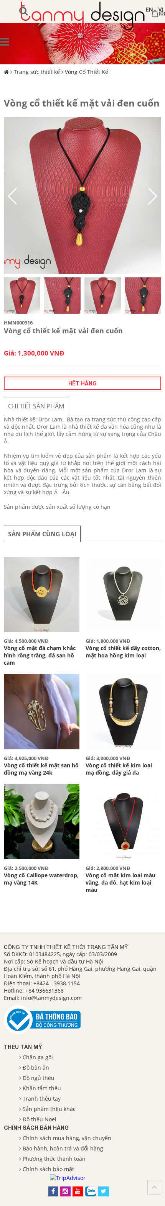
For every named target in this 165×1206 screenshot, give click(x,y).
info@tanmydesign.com (51, 997)
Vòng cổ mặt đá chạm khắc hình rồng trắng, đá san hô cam (40, 655)
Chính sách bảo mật (48, 1169)
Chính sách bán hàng (36, 1127)
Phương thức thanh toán (54, 1158)
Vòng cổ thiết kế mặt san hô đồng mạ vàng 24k (41, 769)
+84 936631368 (44, 990)
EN (149, 9)
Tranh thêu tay (42, 1098)
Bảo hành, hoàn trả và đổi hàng (63, 1148)
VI (160, 9)
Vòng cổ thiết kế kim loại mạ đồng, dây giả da (119, 769)
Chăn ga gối (38, 1057)
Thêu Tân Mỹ (23, 1047)
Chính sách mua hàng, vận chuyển (67, 1138)
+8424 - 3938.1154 (56, 983)
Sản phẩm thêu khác (49, 1109)
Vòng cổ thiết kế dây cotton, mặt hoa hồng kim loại (123, 651)
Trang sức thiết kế (37, 71)
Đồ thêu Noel (39, 1119)
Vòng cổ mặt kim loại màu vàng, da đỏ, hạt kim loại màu (120, 882)
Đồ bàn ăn (36, 1067)
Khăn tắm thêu (42, 1088)
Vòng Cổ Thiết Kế (86, 71)
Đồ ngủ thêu (38, 1077)
